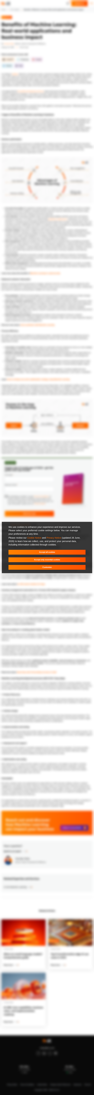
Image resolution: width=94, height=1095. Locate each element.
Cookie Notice (34, 538)
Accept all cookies (47, 552)
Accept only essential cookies (47, 560)
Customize (47, 567)
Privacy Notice (54, 538)
